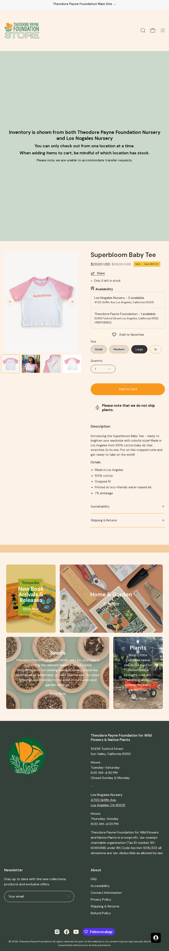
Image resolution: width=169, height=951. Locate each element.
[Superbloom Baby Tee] (10, 363)
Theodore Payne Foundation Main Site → (84, 4)
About (96, 870)
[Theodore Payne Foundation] (21, 30)
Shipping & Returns (104, 520)
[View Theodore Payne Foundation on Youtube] (76, 932)
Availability (104, 289)
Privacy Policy (101, 899)
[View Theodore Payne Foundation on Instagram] (57, 932)
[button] (143, 30)
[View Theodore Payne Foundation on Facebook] (66, 932)
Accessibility (100, 886)
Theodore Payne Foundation (35, 941)
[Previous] (10, 302)
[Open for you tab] (156, 938)
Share (101, 273)
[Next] (72, 302)
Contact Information (106, 892)
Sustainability (100, 506)
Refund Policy (101, 913)
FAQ (94, 879)
